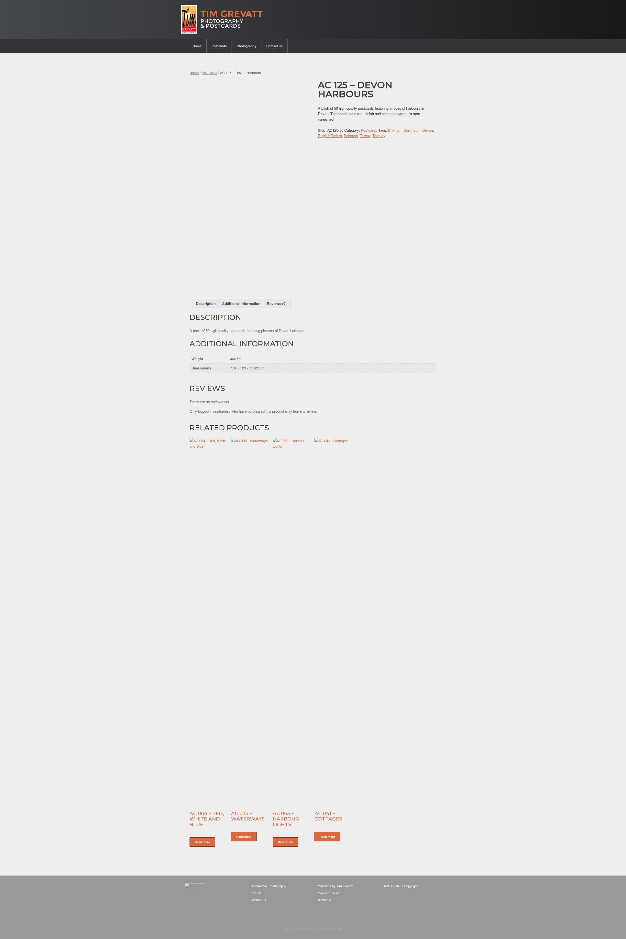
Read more (202, 842)
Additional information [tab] (241, 303)
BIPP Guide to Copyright (400, 886)
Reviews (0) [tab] (277, 303)
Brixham (395, 130)
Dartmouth (411, 130)
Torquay (378, 135)
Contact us (274, 45)
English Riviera (330, 135)
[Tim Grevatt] (222, 19)
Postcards (219, 45)
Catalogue (324, 899)
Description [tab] (206, 303)
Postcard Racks (328, 893)
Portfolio (256, 893)
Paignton (351, 135)
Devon (427, 130)
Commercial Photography (268, 886)
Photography (246, 45)
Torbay (365, 135)
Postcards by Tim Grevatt (335, 886)
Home (197, 45)
